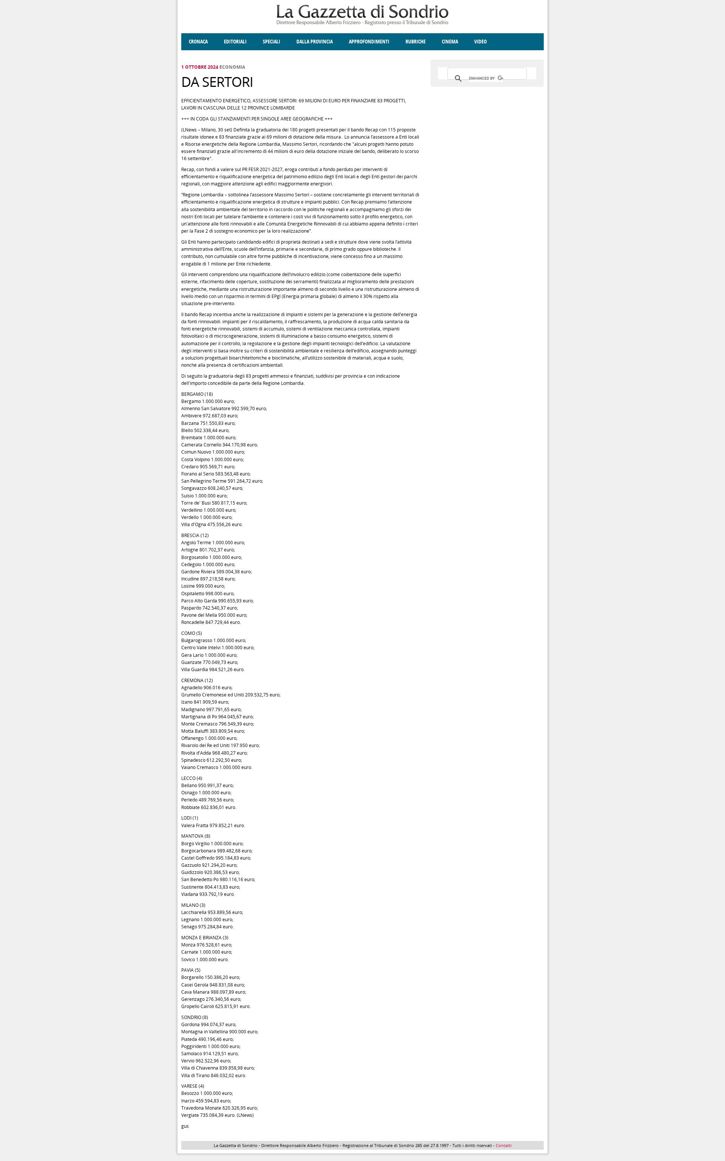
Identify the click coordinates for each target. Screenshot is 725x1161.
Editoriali (235, 42)
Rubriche (416, 42)
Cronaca (198, 42)
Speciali (271, 42)
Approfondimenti (369, 42)
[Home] (362, 24)
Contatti (504, 1145)
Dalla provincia (314, 42)
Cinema (450, 42)
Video (480, 42)
